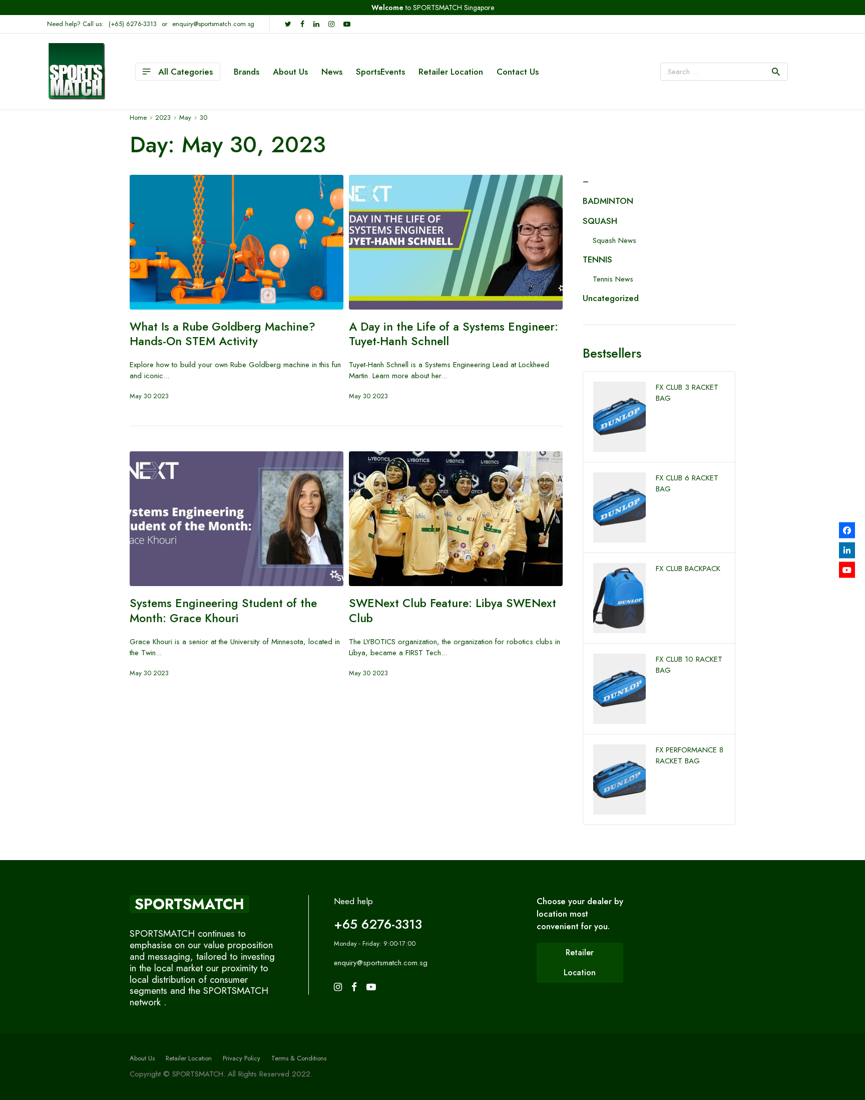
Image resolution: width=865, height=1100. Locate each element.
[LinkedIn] (847, 550)
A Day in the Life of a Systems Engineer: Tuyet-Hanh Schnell (453, 334)
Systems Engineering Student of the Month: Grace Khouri (223, 611)
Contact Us (518, 72)
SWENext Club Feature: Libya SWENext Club (452, 611)
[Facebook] (847, 530)
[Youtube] (847, 570)
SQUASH (600, 221)
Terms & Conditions (298, 1058)
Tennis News (613, 279)
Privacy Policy (241, 1058)
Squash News (614, 240)
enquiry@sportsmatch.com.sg (213, 24)
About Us (290, 72)
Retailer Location (450, 72)
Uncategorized (611, 298)
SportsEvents (380, 72)
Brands (246, 72)
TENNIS (597, 259)
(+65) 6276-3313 (133, 24)
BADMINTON (608, 201)
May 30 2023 (149, 396)
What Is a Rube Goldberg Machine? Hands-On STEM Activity (222, 334)
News (331, 72)
